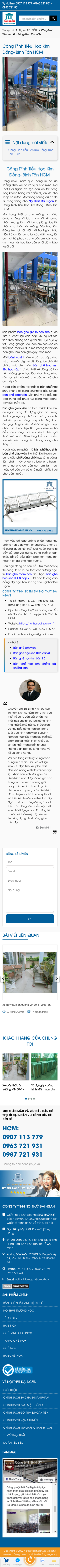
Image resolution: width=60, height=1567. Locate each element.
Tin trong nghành (40, 1011)
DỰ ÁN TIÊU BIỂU (28, 30)
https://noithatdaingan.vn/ (36, 623)
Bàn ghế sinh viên (24, 647)
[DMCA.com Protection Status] (15, 1286)
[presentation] (3, 978)
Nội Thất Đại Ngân (41, 201)
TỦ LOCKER (10, 1318)
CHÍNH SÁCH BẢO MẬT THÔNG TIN (25, 1405)
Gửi (28, 919)
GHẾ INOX (9, 1348)
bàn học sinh (16, 357)
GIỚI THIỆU (10, 1390)
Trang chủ (8, 30)
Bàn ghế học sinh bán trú (29, 658)
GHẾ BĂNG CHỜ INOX (17, 1333)
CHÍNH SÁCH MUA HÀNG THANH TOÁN (28, 1427)
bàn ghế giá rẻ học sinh (33, 332)
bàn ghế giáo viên (14, 394)
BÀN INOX (9, 1325)
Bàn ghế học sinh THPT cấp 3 (31, 653)
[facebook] (30, 1497)
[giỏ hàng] (6, 1560)
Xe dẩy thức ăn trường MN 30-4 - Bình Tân (26, 1004)
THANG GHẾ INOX (14, 1340)
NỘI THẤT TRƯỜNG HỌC (18, 1310)
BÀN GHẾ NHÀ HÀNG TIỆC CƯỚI (23, 1303)
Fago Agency (49, 1554)
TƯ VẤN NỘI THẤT (14, 1435)
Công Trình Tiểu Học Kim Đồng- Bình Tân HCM (31, 152)
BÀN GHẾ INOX (12, 1355)
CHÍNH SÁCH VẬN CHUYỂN (20, 1420)
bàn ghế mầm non (19, 574)
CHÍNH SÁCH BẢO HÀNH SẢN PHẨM (26, 1397)
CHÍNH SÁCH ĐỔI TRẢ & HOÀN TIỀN (25, 1412)
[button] (26, 1098)
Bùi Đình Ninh (44, 827)
